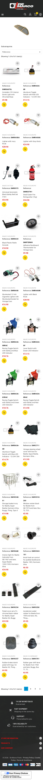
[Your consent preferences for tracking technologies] (11, 776)
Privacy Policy (28, 758)
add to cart (4, 104)
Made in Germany (30, 656)
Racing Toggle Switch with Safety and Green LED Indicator (10, 402)
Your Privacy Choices (18, 773)
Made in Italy (7, 186)
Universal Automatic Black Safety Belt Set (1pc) (10, 194)
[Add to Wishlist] (17, 63)
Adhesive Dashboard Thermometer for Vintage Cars (31, 247)
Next (39, 688)
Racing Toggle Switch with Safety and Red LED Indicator (31, 402)
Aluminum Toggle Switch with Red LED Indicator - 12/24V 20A (31, 94)
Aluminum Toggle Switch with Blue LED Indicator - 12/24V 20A (10, 454)
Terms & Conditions (24, 760)
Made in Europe (8, 83)
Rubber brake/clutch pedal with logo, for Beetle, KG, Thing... (10, 665)
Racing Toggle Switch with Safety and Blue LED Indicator (10, 350)
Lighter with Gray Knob (32, 141)
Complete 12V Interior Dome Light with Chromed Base (10, 94)
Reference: (6, 86)
